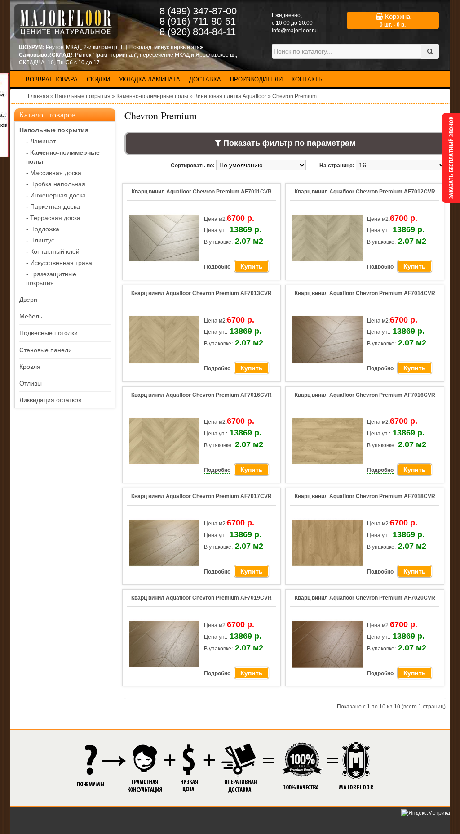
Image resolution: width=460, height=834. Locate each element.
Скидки (98, 79)
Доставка (205, 79)
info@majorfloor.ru (294, 30)
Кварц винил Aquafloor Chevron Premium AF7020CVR (365, 598)
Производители (256, 79)
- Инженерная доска (56, 195)
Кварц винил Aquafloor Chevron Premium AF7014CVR (365, 293)
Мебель (30, 316)
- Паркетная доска (53, 206)
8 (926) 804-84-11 (197, 31)
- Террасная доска (53, 217)
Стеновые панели (45, 350)
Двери (28, 299)
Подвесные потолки (48, 332)
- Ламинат (41, 141)
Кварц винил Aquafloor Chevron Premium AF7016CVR (201, 395)
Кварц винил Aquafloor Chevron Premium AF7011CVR (202, 191)
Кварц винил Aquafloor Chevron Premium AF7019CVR (201, 598)
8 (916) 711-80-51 (197, 21)
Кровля (29, 366)
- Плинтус (40, 240)
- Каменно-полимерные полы (63, 157)
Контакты (308, 79)
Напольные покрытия (83, 96)
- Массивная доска (53, 172)
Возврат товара (52, 79)
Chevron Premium (294, 96)
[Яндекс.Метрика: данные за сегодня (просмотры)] (425, 813)
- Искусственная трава (59, 262)
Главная (38, 96)
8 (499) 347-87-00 (198, 11)
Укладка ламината (149, 79)
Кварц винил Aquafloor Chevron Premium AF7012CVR (365, 191)
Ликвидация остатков (50, 400)
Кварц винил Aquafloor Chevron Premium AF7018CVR (365, 496)
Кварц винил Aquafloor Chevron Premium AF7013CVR (201, 293)
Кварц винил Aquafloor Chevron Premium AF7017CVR (201, 496)
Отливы (30, 383)
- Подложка (42, 229)
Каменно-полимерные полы (152, 96)
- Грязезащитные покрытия (51, 278)
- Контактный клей (53, 251)
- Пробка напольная (55, 184)
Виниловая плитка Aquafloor (230, 96)
